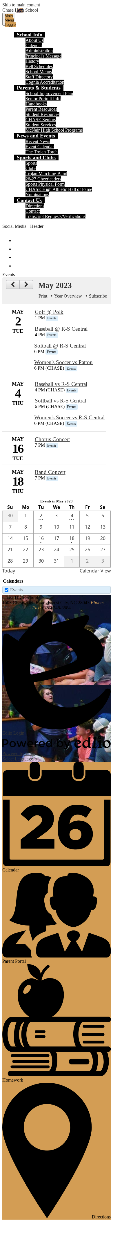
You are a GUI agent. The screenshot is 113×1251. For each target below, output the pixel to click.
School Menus (38, 71)
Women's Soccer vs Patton (63, 362)
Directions (34, 205)
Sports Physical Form (45, 184)
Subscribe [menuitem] (98, 295)
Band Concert (50, 472)
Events (16, 589)
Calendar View (95, 571)
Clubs (30, 168)
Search (18, 263)
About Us (34, 40)
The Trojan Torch (41, 151)
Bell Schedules (39, 66)
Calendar (33, 45)
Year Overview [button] (68, 295)
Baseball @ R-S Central (61, 329)
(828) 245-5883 (16, 607)
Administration (39, 50)
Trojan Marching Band (46, 173)
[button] (29, 34)
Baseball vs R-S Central (61, 384)
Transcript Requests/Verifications (55, 216)
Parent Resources (41, 109)
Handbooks (36, 103)
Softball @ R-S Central (60, 346)
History (32, 61)
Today (8, 571)
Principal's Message (43, 55)
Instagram (18, 254)
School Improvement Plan (49, 93)
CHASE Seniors (40, 119)
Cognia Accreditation (44, 82)
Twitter (18, 246)
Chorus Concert (52, 439)
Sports (31, 163)
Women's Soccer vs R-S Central (69, 417)
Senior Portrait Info (43, 98)
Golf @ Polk (49, 312)
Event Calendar (39, 146)
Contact (32, 211)
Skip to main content (21, 4)
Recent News (37, 141)
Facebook (18, 238)
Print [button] (43, 295)
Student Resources (42, 114)
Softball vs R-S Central (60, 401)
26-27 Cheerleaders (43, 178)
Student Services (40, 124)
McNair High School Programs (54, 130)
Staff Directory (39, 76)
